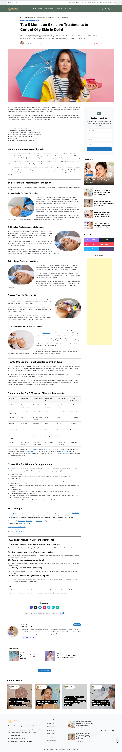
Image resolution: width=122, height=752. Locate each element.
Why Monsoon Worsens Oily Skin (19, 128)
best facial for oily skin (15, 589)
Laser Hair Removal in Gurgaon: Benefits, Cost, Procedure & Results (102, 225)
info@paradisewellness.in (20, 529)
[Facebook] (100, 9)
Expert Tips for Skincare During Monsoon (22, 136)
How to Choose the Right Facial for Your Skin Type (24, 132)
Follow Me (77, 624)
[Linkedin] (91, 249)
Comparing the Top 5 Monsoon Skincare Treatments (25, 134)
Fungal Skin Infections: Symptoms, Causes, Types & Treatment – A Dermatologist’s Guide (19, 702)
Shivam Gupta (15, 686)
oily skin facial (38, 593)
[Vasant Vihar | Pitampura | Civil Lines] (8, 741)
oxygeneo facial (48, 593)
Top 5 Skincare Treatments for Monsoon (21, 130)
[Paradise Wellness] (13, 8)
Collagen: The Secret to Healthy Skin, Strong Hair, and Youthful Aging (102, 192)
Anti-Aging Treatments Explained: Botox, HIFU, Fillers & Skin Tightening (102, 214)
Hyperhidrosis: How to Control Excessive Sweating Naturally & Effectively (29, 656)
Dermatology (28, 17)
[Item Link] (88, 192)
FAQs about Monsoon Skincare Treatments (22, 140)
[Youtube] (106, 9)
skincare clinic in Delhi (61, 593)
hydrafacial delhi (58, 589)
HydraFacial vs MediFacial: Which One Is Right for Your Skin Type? (68, 656)
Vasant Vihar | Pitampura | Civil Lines (21, 741)
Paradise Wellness (61, 749)
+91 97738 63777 (19, 531)
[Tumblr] (106, 249)
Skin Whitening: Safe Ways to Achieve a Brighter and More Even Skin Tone (104, 203)
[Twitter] (109, 9)
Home (21, 17)
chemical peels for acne (29, 589)
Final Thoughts (14, 138)
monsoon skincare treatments (24, 593)
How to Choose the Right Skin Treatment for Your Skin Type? (97, 179)
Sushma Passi (29, 42)
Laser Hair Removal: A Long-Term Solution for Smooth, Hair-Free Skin (101, 703)
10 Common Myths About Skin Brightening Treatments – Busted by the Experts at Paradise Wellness (74, 701)
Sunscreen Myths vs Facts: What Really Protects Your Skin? (47, 703)
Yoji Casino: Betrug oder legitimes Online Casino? (67, 2)
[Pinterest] (91, 244)
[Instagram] (103, 9)
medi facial (11, 593)
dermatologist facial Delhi (44, 589)
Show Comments (44, 670)
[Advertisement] (99, 301)
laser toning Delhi (69, 589)
